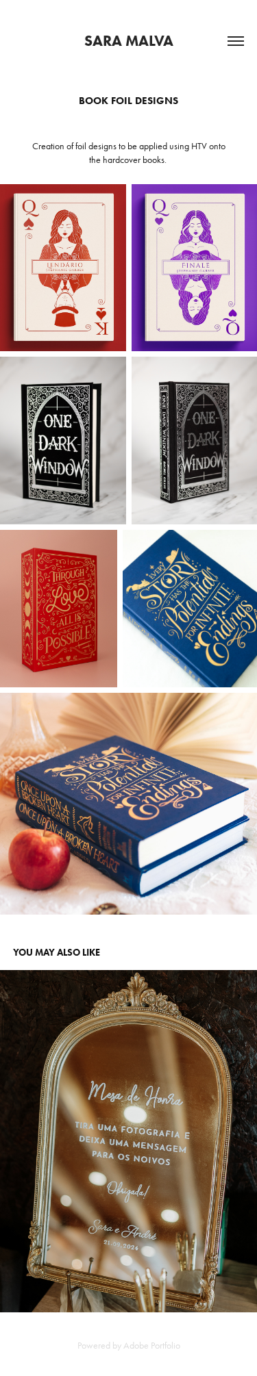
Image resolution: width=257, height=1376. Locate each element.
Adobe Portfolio (151, 1345)
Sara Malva (128, 40)
